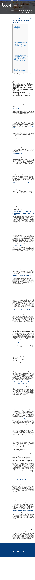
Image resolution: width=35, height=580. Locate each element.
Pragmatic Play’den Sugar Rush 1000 (20, 60)
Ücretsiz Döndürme (17, 27)
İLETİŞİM (18, 567)
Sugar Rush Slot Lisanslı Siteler (19, 46)
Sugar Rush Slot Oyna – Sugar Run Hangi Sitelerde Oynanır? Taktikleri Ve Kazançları (20, 33)
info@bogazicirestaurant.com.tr (20, 0)
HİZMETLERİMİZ (19, 563)
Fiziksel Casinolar (17, 26)
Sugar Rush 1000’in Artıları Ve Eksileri (20, 55)
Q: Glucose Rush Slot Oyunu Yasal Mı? (20, 54)
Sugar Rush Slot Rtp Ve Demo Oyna (20, 45)
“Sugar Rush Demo (17, 28)
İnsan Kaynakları (19, 566)
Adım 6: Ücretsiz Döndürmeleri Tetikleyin (20, 61)
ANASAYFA (19, 560)
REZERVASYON (19, 564)
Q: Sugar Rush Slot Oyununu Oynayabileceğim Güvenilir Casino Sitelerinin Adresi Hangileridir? (19, 66)
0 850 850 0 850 (12, 0)
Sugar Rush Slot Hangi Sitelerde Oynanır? (21, 56)
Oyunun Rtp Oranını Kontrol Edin (19, 69)
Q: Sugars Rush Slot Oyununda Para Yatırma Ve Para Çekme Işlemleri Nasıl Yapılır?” (20, 58)
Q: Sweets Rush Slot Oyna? (18, 44)
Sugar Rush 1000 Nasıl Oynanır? (19, 47)
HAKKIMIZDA (19, 570)
